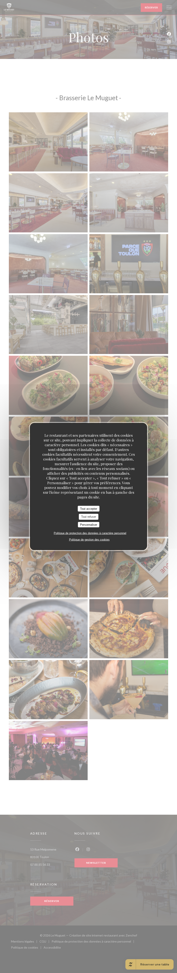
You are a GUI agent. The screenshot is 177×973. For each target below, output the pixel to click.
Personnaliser (88, 524)
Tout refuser (88, 516)
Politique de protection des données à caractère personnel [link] (90, 533)
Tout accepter (88, 508)
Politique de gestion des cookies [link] (89, 539)
